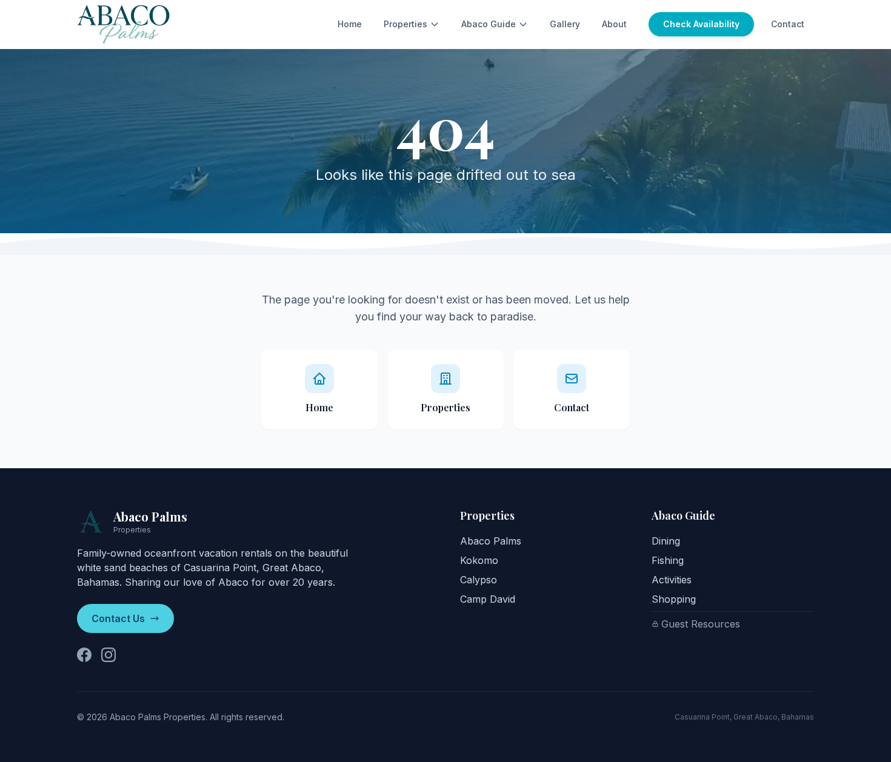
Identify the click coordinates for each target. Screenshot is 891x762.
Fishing (668, 560)
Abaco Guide (488, 24)
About (614, 24)
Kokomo (479, 560)
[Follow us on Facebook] (84, 655)
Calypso (478, 580)
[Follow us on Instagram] (108, 655)
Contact (787, 24)
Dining (666, 541)
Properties (405, 24)
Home (350, 24)
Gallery (565, 24)
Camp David (487, 599)
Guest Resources (700, 624)
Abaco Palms (490, 541)
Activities (672, 580)
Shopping (674, 599)
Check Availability (701, 24)
